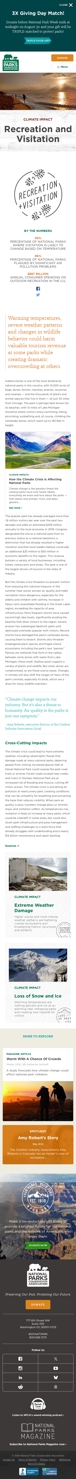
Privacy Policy (48, 1459)
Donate (62, 58)
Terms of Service (27, 1459)
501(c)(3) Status (36, 1463)
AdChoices (65, 1459)
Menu (64, 66)
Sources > (12, 846)
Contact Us (9, 1459)
